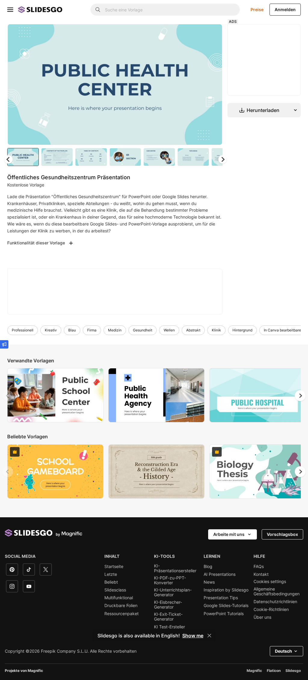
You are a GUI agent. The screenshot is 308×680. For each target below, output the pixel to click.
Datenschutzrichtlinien (275, 601)
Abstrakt (193, 330)
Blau (72, 330)
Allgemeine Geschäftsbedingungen (277, 591)
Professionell (22, 330)
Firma (92, 330)
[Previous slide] (7, 395)
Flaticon (274, 670)
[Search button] (98, 10)
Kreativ (51, 330)
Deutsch (283, 651)
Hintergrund (242, 330)
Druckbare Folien (120, 605)
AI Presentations (220, 574)
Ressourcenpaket (121, 613)
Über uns (262, 617)
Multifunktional (118, 597)
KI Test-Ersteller (169, 626)
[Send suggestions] (4, 344)
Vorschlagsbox (282, 534)
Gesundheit (142, 330)
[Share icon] (212, 34)
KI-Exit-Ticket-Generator (168, 616)
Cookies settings (270, 581)
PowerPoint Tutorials (224, 613)
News (209, 582)
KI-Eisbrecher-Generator (168, 604)
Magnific (254, 670)
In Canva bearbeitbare (282, 330)
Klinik (216, 330)
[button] (223, 159)
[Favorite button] (196, 34)
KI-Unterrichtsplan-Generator (173, 592)
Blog (208, 566)
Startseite (113, 566)
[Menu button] (10, 10)
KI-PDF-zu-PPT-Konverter (170, 580)
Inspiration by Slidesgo (226, 590)
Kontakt (261, 574)
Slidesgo (293, 670)
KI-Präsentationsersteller (175, 568)
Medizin (115, 330)
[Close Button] (209, 635)
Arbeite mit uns (229, 534)
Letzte (110, 574)
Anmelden (285, 9)
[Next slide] (213, 84)
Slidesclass (115, 590)
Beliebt (111, 582)
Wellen (169, 330)
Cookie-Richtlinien (271, 609)
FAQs (259, 566)
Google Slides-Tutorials (226, 605)
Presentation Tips (221, 597)
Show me (192, 635)
